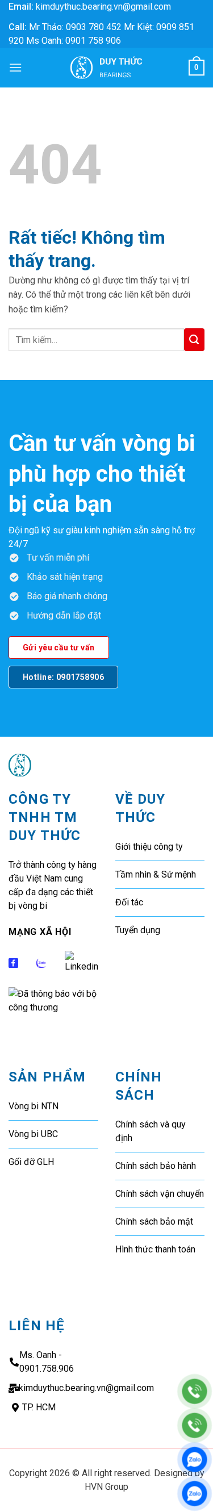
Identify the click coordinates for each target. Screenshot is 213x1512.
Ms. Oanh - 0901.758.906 (46, 1362)
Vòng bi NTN (34, 1106)
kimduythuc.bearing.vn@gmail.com (103, 6)
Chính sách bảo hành (155, 1165)
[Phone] (194, 1391)
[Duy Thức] (106, 67)
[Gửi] (194, 339)
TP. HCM (39, 1407)
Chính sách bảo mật (154, 1221)
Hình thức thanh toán (155, 1249)
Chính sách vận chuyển (159, 1193)
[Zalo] (194, 1459)
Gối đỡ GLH (31, 1161)
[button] (15, 67)
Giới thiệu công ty (149, 846)
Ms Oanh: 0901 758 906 (73, 40)
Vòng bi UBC (33, 1134)
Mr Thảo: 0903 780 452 (75, 27)
